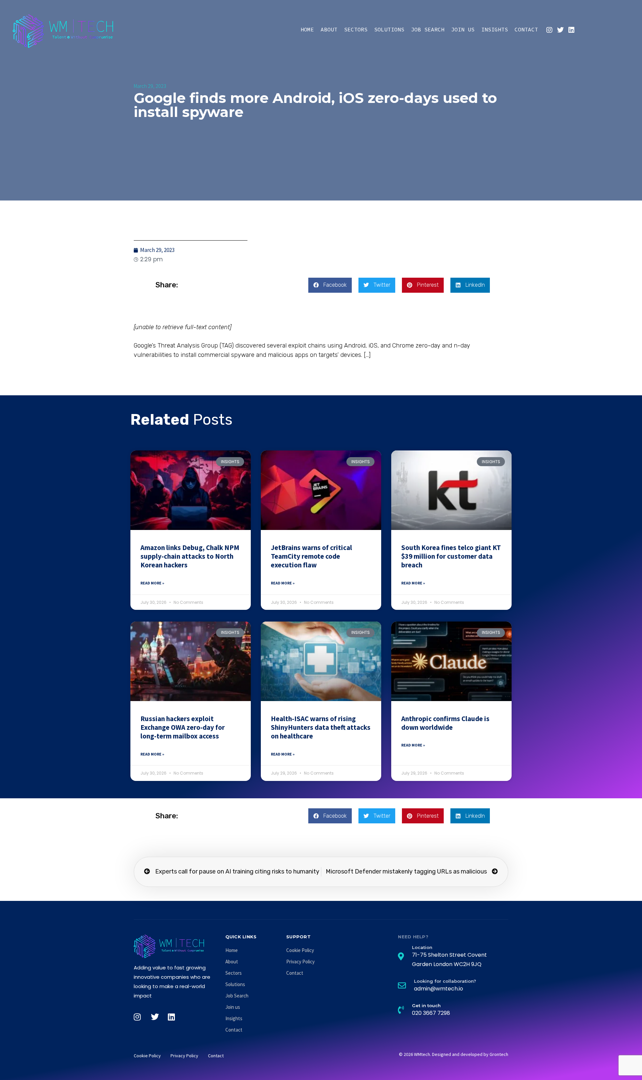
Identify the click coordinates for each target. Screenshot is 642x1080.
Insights (494, 29)
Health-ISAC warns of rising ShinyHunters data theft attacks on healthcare (320, 727)
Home (307, 29)
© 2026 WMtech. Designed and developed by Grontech (453, 1054)
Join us (462, 29)
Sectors (355, 29)
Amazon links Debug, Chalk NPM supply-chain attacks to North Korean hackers (189, 556)
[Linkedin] (571, 30)
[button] (330, 285)
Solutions (389, 29)
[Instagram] (549, 30)
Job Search (427, 29)
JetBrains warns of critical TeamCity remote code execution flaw (311, 556)
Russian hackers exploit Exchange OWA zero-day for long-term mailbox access (182, 727)
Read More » (152, 582)
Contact (526, 29)
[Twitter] (560, 30)
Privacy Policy (300, 961)
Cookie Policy (300, 950)
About (329, 29)
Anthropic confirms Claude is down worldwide (445, 723)
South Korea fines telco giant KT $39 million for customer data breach (451, 556)
